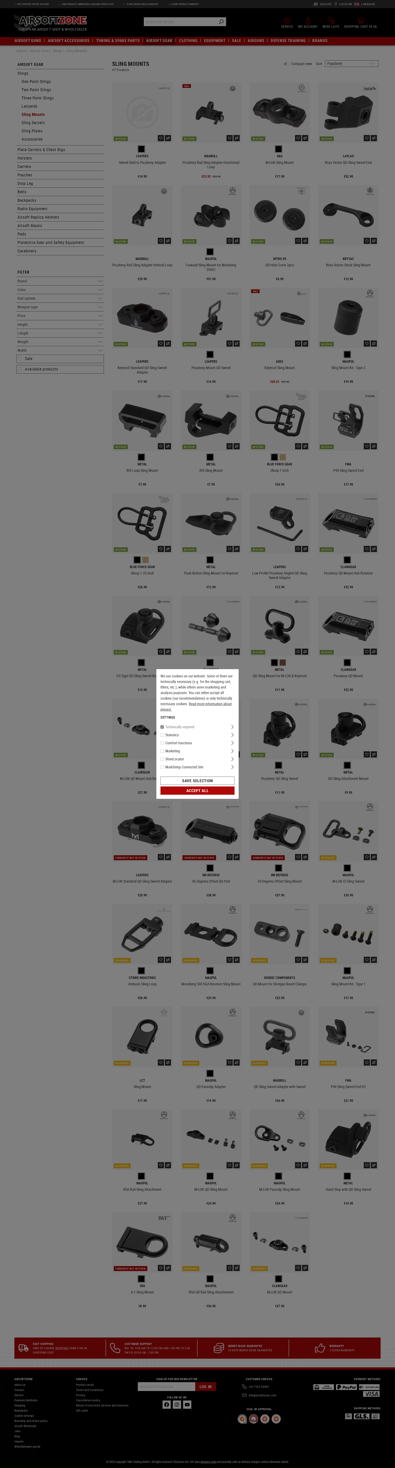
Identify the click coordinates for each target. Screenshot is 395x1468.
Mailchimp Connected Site (184, 766)
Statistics (172, 734)
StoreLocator (174, 758)
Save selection (197, 780)
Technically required (179, 726)
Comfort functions (178, 742)
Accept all (197, 790)
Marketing (172, 750)
